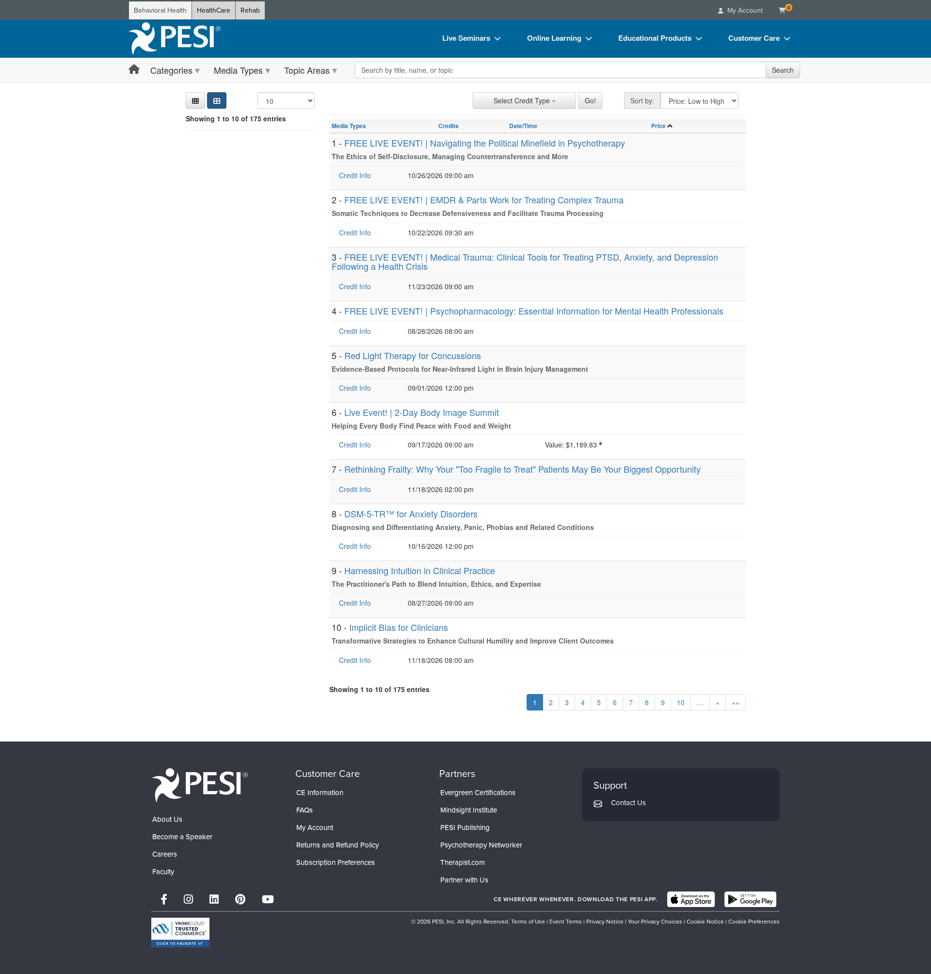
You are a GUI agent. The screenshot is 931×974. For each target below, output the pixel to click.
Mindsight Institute (468, 810)
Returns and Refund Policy (337, 845)
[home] (174, 38)
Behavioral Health (160, 10)
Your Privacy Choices (655, 921)
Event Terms (565, 921)
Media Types (238, 70)
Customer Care (754, 38)
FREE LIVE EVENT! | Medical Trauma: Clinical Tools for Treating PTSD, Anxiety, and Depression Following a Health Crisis (525, 261)
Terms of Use (528, 921)
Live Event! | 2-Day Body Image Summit (421, 412)
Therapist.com (462, 862)
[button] (195, 100)
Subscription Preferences (335, 862)
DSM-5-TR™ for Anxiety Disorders (411, 513)
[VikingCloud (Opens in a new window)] (180, 932)
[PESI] (199, 785)
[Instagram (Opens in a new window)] (188, 899)
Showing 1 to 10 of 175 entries (236, 118)
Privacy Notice (605, 921)
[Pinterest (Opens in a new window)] (240, 899)
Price (658, 125)
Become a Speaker (182, 836)
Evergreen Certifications (477, 792)
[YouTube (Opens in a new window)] (267, 899)
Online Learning (554, 38)
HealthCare (213, 10)
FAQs (304, 810)
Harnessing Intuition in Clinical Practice (419, 570)
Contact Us (628, 802)
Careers (164, 854)
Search (783, 70)
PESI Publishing (465, 827)
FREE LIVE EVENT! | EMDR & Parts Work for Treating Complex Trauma (484, 199)
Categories (171, 70)
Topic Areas (307, 70)
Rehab (250, 10)
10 (681, 702)
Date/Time (523, 125)
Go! (590, 100)
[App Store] (691, 899)
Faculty (163, 871)
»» (735, 702)
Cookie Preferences (754, 921)
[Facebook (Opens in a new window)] (164, 899)
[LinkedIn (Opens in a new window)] (214, 899)
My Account (314, 827)
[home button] (134, 69)
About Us (167, 819)
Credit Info (355, 175)
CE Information (319, 792)
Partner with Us (464, 880)
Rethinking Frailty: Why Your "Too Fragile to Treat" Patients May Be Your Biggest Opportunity (522, 468)
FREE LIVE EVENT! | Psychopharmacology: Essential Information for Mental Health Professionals (533, 310)
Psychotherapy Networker (481, 845)
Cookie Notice (705, 921)
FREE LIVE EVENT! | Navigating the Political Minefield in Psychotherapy (484, 142)
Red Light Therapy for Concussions (412, 355)
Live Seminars (466, 38)
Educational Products (654, 38)
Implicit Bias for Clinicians (398, 627)
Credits (448, 125)
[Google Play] (750, 899)
